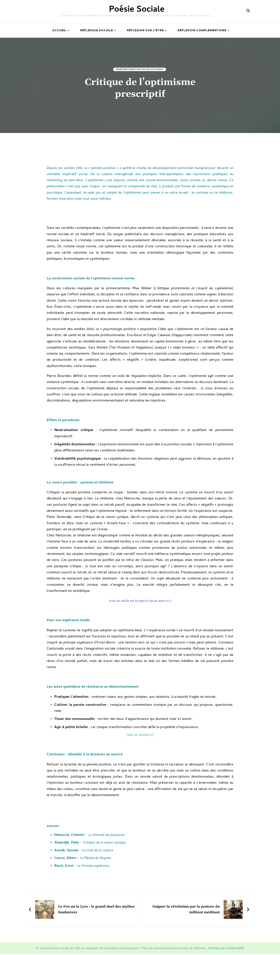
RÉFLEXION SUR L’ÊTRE (145, 30)
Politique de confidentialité (226, 948)
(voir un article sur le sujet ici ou (131, 600)
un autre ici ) (162, 600)
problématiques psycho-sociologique (139, 69)
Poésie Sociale (136, 10)
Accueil (59, 30)
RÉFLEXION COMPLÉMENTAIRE (202, 30)
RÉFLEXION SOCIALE (96, 30)
